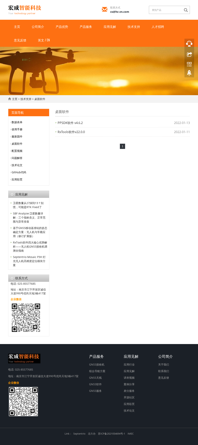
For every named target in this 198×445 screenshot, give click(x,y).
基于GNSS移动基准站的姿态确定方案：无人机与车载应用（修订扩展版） (30, 232)
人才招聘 (158, 26)
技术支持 (134, 26)
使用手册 (17, 129)
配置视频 (17, 151)
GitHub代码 (19, 172)
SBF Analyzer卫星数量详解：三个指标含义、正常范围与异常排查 (29, 217)
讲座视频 (129, 377)
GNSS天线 (95, 377)
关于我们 (163, 364)
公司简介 (38, 26)
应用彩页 (17, 179)
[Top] (189, 74)
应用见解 (110, 26)
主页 (17, 26)
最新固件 (17, 136)
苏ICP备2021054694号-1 (111, 433)
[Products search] (187, 10)
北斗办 (92, 433)
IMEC (131, 433)
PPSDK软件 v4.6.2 (70, 123)
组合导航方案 (97, 371)
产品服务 (86, 26)
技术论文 (17, 165)
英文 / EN (44, 40)
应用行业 (129, 364)
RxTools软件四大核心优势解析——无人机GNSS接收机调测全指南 (30, 246)
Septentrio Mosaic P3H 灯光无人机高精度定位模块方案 (29, 261)
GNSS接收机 (96, 364)
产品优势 (62, 26)
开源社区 (129, 397)
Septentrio (79, 433)
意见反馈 (20, 40)
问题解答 (17, 158)
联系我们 (163, 371)
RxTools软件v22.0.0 (71, 132)
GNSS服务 (95, 391)
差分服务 (129, 391)
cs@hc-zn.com (119, 12)
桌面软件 (39, 99)
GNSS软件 (95, 384)
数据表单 (17, 122)
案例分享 (129, 384)
